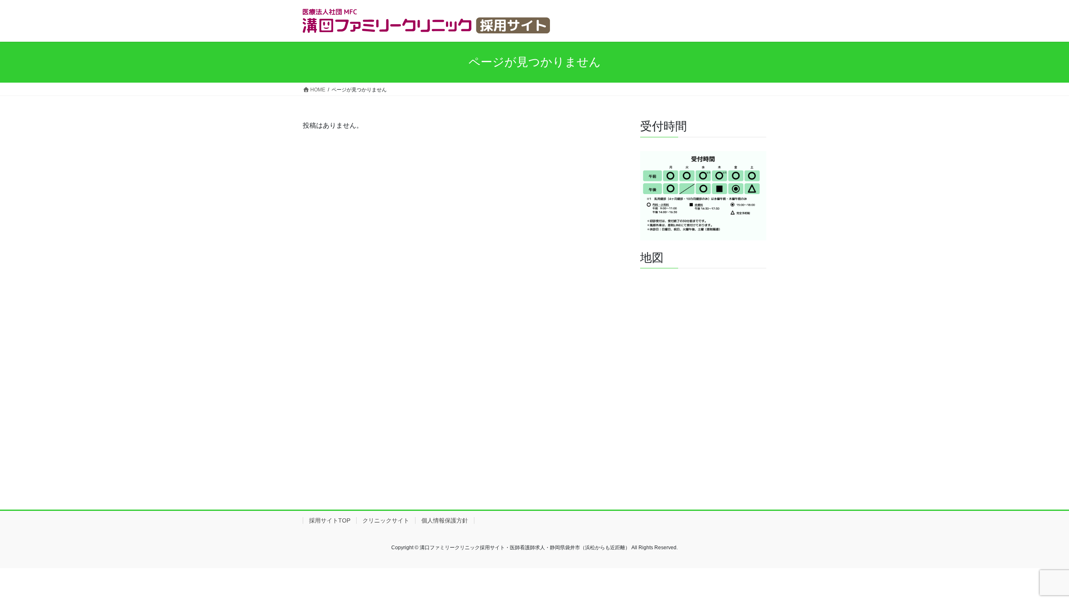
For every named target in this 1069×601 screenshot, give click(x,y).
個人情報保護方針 (444, 520)
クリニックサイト (385, 520)
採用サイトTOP (329, 520)
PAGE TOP (1038, 575)
